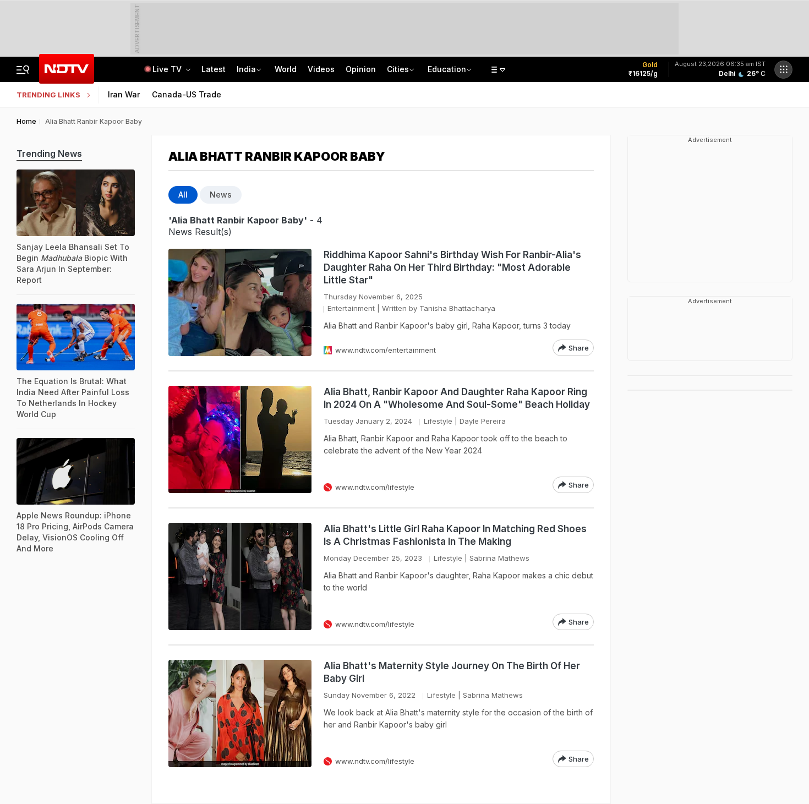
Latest (213, 69)
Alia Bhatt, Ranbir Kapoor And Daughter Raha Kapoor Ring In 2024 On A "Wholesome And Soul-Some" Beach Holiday (457, 398)
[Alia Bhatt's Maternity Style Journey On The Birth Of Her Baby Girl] (239, 713)
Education (447, 69)
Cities (398, 69)
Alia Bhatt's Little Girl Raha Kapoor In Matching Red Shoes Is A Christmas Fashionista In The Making (455, 535)
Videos (321, 69)
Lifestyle (438, 421)
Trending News (49, 153)
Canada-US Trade (186, 94)
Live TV (168, 69)
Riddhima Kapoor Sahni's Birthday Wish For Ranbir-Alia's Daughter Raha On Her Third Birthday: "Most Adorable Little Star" (452, 267)
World (286, 69)
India (246, 69)
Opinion (361, 69)
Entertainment (351, 308)
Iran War (124, 94)
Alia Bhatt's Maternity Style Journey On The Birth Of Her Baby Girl (452, 672)
